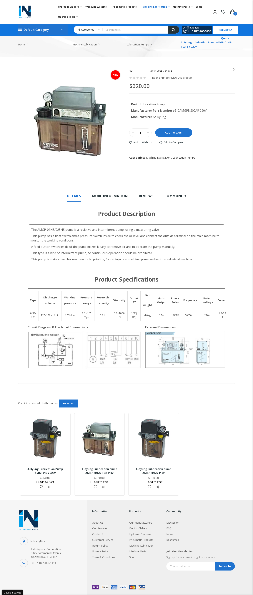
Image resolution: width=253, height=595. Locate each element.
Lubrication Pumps (137, 44)
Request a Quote (225, 31)
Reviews (146, 196)
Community (175, 196)
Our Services (99, 528)
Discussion (172, 522)
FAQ (169, 528)
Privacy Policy (100, 551)
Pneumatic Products (141, 540)
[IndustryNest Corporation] (34, 11)
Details (74, 196)
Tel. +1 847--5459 (43, 563)
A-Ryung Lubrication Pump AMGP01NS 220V (45, 471)
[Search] (173, 30)
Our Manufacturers (140, 522)
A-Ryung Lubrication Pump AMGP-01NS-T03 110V (99, 471)
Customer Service (102, 540)
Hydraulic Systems (140, 534)
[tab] (74, 198)
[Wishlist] (223, 11)
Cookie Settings (12, 592)
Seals (132, 557)
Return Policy (100, 545)
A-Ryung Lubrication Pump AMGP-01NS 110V (153, 471)
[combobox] (135, 29)
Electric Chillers (138, 528)
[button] (41, 487)
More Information (110, 196)
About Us (97, 522)
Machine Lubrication (84, 44)
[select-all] (68, 403)
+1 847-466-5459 (200, 31)
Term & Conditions (103, 557)
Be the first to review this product (172, 77)
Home (22, 44)
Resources (172, 540)
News (169, 534)
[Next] (232, 69)
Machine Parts (138, 551)
